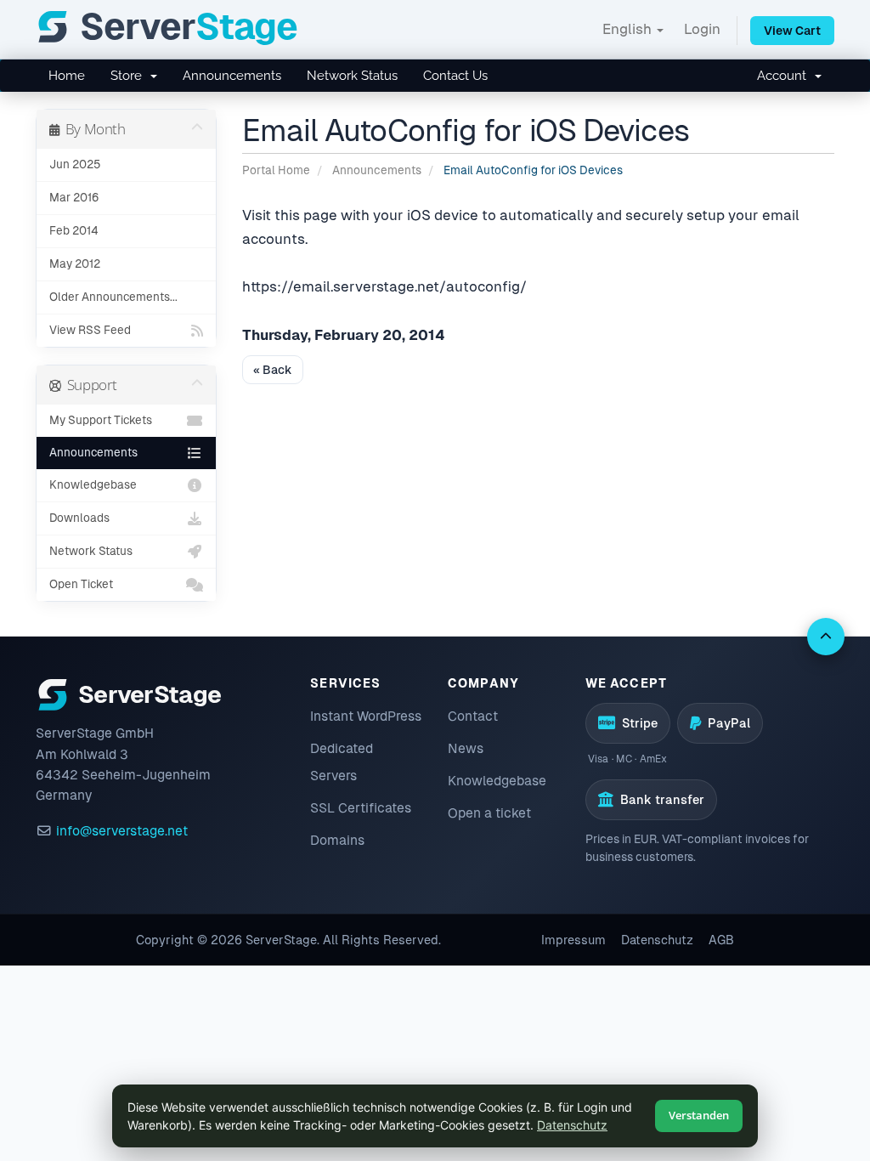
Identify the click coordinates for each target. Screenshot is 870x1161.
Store (129, 75)
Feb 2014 (74, 230)
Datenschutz (657, 940)
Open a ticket (489, 813)
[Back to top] (826, 636)
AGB (721, 940)
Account (785, 75)
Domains (337, 840)
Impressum (573, 940)
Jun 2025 (74, 164)
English (628, 28)
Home (66, 75)
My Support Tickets (100, 420)
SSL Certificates (360, 808)
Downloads (79, 518)
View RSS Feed (90, 330)
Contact (473, 716)
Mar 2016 (74, 197)
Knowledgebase (93, 485)
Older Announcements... (113, 297)
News (465, 748)
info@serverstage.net (122, 831)
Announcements (232, 75)
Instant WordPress (365, 716)
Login (702, 28)
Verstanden (699, 1115)
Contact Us (455, 75)
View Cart (792, 30)
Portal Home (276, 170)
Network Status (352, 75)
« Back (272, 370)
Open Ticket (81, 584)
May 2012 (74, 264)
